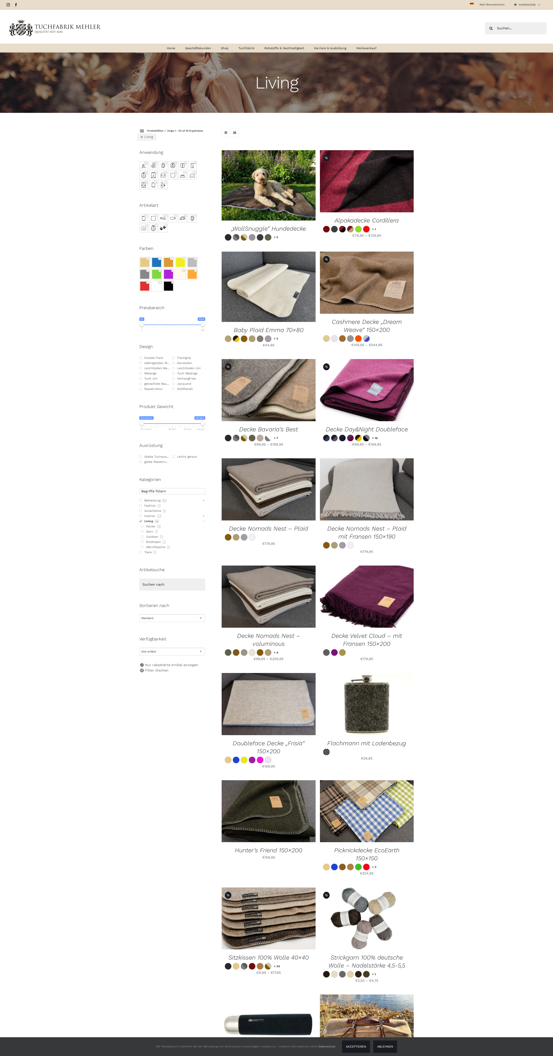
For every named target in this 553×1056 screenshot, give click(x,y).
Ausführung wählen (356, 390)
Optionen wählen (356, 182)
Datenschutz (326, 1046)
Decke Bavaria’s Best (268, 429)
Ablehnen (385, 1046)
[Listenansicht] (234, 133)
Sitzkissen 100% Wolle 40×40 (268, 957)
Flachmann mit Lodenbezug (366, 743)
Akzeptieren (356, 1046)
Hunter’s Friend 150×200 (268, 850)
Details (268, 186)
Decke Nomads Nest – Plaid (268, 528)
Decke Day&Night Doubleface (367, 429)
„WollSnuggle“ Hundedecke (268, 228)
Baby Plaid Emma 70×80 (269, 330)
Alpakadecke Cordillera (367, 220)
